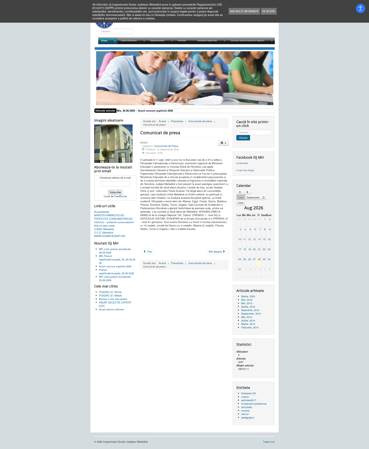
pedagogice (247, 417)
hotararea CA (248, 393)
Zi (264, 197)
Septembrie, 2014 (251, 313)
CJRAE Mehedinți (104, 229)
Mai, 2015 (246, 303)
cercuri (245, 414)
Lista (240, 202)
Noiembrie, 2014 (250, 310)
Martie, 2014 (248, 324)
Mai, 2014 (246, 317)
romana (245, 410)
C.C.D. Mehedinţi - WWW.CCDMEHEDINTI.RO (109, 234)
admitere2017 (248, 400)
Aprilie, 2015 (248, 306)
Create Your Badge (245, 170)
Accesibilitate (101, 212)
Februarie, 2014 (249, 327)
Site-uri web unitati (104, 225)
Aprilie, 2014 (248, 320)
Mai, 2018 (246, 300)
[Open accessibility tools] (360, 8)
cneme (245, 396)
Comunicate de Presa (166, 146)
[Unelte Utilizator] (223, 143)
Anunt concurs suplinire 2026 (155, 110)
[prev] (240, 192)
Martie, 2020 (248, 296)
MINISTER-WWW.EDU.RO (109, 215)
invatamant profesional (253, 403)
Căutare (243, 137)
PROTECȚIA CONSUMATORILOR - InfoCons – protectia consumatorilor (114, 220)
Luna (241, 197)
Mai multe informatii (244, 11)
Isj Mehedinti (242, 163)
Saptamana (253, 197)
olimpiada (246, 407)
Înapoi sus (269, 441)
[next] (247, 192)
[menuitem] (108, 40)
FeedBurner (120, 196)
